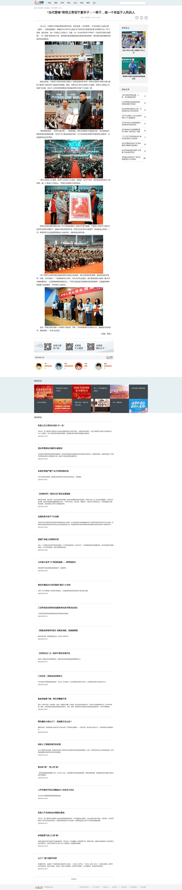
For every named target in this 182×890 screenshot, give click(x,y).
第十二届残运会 (117, 402)
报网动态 (105, 887)
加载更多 (74, 879)
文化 (75, 3)
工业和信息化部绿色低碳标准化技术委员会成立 (58, 608)
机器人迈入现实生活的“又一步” (51, 425)
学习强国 (87, 17)
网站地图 (143, 887)
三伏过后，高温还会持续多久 (50, 676)
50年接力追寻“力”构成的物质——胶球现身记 (57, 562)
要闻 (56, 8)
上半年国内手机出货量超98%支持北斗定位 (56, 790)
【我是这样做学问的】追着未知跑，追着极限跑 (58, 630)
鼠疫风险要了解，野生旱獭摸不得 (52, 699)
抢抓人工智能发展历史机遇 (49, 744)
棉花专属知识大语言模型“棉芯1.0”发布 (54, 585)
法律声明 (123, 887)
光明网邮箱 (133, 887)
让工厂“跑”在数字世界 (47, 858)
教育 (88, 3)
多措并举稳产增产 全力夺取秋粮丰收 (53, 471)
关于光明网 (96, 887)
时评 (62, 3)
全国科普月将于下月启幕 (48, 516)
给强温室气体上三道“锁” (48, 835)
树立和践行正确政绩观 (138, 388)
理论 (68, 3)
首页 (35, 8)
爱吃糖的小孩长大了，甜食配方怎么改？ (55, 721)
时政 (49, 3)
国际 (55, 3)
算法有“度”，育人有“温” (48, 767)
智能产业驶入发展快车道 (48, 539)
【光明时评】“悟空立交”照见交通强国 (54, 494)
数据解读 (132, 118)
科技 (81, 3)
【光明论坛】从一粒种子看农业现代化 (54, 653)
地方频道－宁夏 (49, 8)
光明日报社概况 (84, 887)
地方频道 (40, 8)
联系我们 (114, 887)
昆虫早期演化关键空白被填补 (50, 448)
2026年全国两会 (41, 402)
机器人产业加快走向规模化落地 (51, 813)
